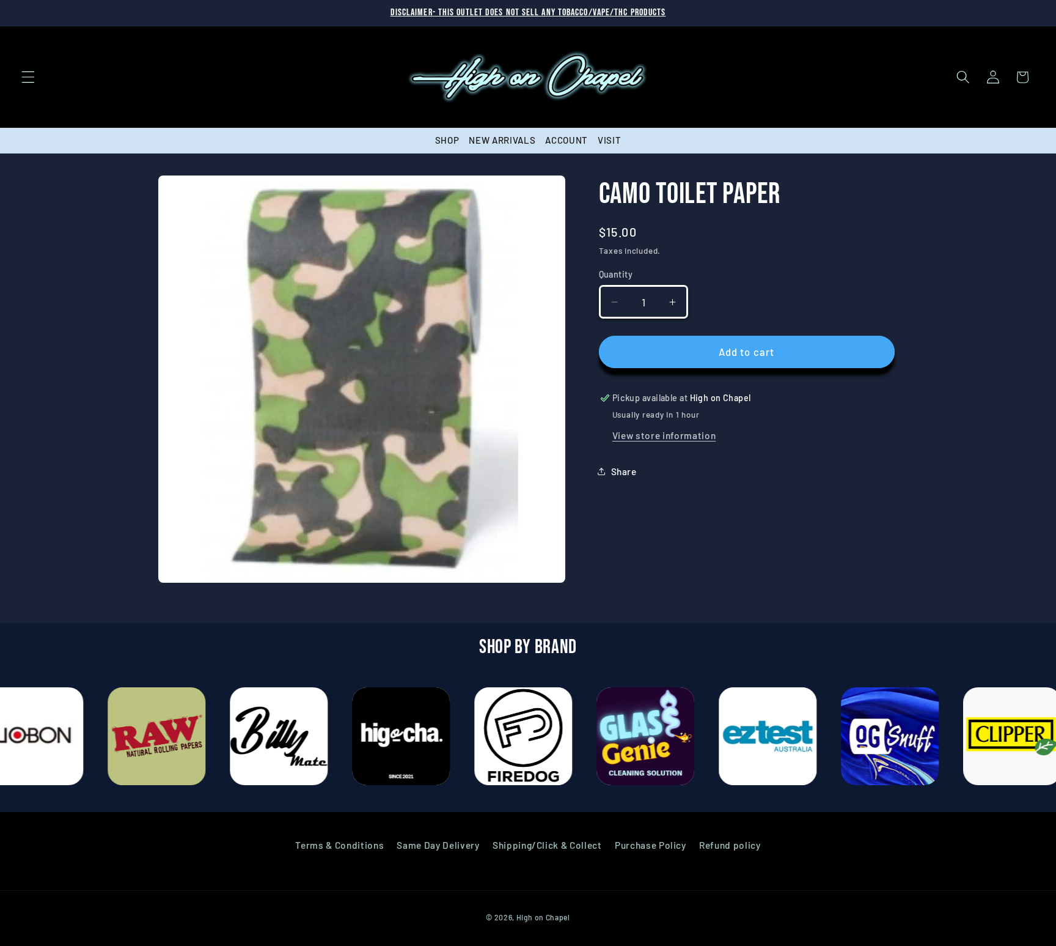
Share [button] (624, 471)
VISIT (609, 140)
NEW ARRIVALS (502, 140)
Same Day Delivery (438, 845)
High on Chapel (543, 917)
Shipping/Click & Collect (547, 845)
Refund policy (730, 845)
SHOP (447, 140)
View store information (664, 435)
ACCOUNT (566, 140)
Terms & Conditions (339, 845)
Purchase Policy (650, 845)
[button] (28, 77)
